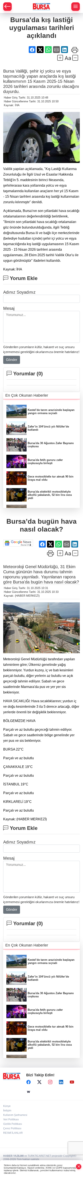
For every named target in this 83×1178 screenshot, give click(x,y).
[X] (39, 1082)
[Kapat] (78, 1166)
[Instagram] (50, 1082)
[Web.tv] (28, 1092)
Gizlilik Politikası (12, 1123)
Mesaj (8, 308)
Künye (7, 1106)
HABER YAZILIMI (13, 1155)
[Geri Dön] (7, 6)
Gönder (11, 360)
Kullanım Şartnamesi (15, 1115)
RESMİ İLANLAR (13, 1132)
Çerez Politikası (12, 1128)
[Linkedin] (61, 1082)
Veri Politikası (11, 1119)
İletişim (7, 1110)
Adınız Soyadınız (19, 292)
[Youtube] (72, 1082)
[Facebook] (28, 1082)
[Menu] (75, 6)
